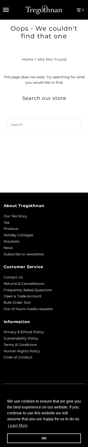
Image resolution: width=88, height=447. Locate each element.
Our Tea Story (15, 216)
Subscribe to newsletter (24, 254)
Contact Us (13, 277)
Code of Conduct (18, 357)
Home (27, 59)
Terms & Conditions (20, 345)
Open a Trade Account (23, 296)
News (8, 248)
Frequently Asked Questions (28, 290)
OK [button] (44, 438)
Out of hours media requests (28, 309)
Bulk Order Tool (17, 302)
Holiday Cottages (18, 235)
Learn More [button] (18, 425)
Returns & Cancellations (24, 284)
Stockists (11, 241)
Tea (6, 222)
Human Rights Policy (22, 351)
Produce (11, 229)
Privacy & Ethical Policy (24, 332)
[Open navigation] (13, 10)
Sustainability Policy (21, 338)
